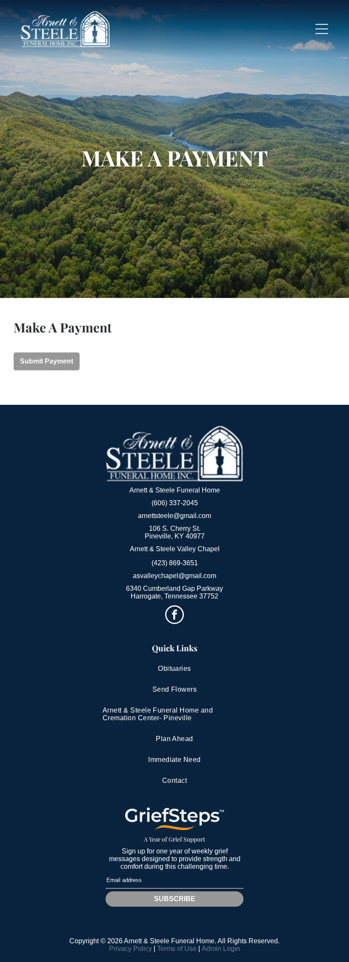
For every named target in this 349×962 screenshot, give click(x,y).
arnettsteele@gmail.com (174, 515)
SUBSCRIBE (174, 898)
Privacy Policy (130, 948)
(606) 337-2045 (175, 503)
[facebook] (174, 615)
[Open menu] (321, 29)
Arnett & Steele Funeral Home (174, 490)
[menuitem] (174, 669)
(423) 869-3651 (175, 563)
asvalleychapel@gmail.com (174, 575)
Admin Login (221, 948)
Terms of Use (177, 948)
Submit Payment (46, 361)
